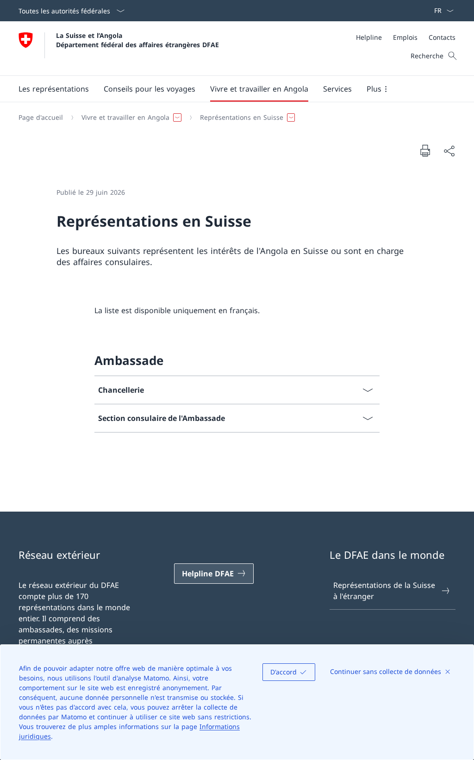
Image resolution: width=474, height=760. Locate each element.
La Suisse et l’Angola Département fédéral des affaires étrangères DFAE (137, 40)
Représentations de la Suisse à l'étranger (384, 590)
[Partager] (449, 150)
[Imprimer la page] (425, 150)
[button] (53, 89)
